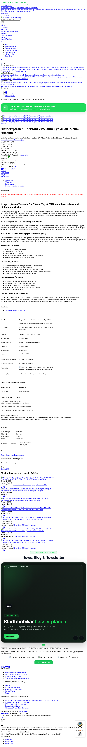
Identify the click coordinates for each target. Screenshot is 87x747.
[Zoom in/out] (2, 719)
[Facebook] (1, 667)
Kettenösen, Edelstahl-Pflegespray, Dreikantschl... (30, 485)
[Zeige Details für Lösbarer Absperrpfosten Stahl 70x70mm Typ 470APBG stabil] (26, 508)
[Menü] (83, 721)
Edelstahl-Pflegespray (8, 163)
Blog (2, 13)
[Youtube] (7, 667)
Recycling (42, 83)
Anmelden (25, 732)
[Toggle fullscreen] (4, 719)
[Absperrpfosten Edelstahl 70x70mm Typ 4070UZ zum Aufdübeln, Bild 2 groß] (27, 118)
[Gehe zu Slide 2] (43, 645)
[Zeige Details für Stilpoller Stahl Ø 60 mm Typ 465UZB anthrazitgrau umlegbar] (26, 489)
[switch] (80, 734)
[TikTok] (5, 667)
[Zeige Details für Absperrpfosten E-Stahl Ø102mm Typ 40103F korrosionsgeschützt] (27, 477)
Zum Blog (10, 636)
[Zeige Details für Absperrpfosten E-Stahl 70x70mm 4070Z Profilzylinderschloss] (26, 517)
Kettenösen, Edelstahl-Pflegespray (24, 525)
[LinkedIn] (9, 667)
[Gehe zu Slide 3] (46, 645)
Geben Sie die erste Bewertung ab (12, 140)
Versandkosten (23, 155)
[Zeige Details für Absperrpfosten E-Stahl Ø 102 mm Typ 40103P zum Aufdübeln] (26, 529)
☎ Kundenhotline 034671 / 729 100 (14, 3)
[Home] (6, 92)
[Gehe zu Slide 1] (40, 645)
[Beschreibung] (4, 487)
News (6, 13)
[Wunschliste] (1, 487)
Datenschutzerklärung (70, 734)
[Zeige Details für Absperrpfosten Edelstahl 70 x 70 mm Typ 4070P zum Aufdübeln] (27, 540)
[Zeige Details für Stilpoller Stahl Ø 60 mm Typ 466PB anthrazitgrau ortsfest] (24, 498)
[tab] (9, 740)
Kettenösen (4, 159)
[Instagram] (3, 667)
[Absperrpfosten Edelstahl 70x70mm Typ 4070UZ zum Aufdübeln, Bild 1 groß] (27, 116)
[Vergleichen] (3, 487)
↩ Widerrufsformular (43, 662)
